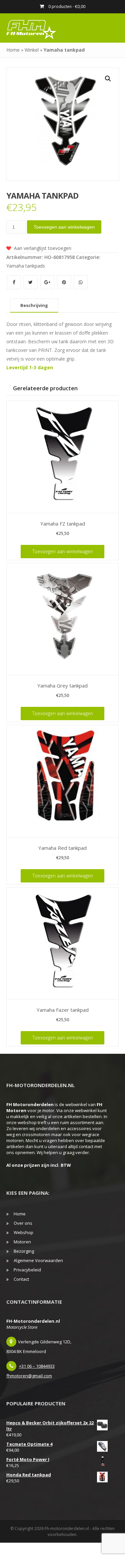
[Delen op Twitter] (31, 282)
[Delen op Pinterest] (64, 282)
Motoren (22, 1242)
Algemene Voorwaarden (38, 1260)
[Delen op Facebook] (14, 282)
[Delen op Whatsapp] (80, 282)
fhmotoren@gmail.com (29, 1376)
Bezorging (24, 1251)
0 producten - (66, 6)
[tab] (34, 306)
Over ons (23, 1223)
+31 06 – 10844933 (37, 1366)
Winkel (32, 50)
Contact (21, 1279)
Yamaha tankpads (25, 266)
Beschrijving (34, 305)
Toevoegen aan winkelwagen (64, 227)
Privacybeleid (27, 1270)
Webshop (23, 1232)
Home (13, 50)
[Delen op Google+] (48, 282)
